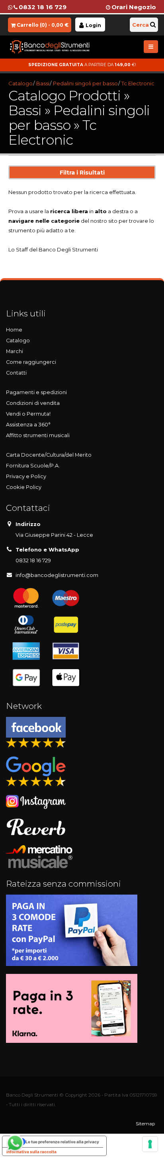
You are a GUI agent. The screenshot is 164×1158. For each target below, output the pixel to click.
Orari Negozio (133, 7)
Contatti (16, 373)
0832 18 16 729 (42, 7)
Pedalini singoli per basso (85, 83)
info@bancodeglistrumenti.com (57, 575)
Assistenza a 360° (28, 425)
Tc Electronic (137, 83)
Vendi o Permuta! (28, 414)
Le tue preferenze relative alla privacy (62, 1141)
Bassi (42, 83)
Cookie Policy (23, 487)
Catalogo (20, 83)
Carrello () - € (42, 25)
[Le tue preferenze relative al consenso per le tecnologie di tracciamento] (150, 1144)
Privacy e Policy (26, 476)
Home (14, 330)
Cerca (140, 25)
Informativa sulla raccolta (31, 1151)
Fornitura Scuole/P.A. (33, 466)
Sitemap (145, 1124)
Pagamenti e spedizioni (36, 392)
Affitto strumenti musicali (38, 435)
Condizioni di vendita (33, 403)
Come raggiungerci (31, 362)
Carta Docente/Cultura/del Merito (49, 455)
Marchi (14, 351)
